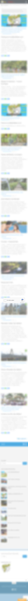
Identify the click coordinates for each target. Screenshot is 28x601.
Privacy (21, 302)
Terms (23, 302)
